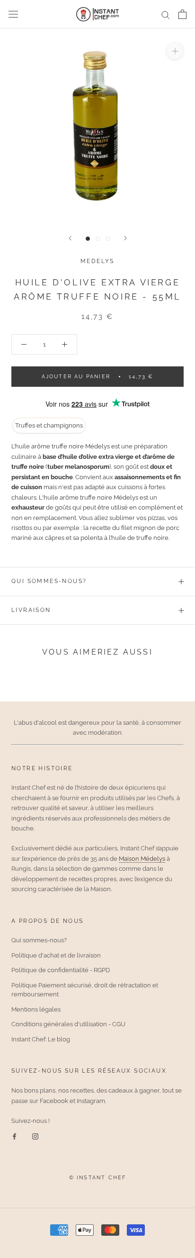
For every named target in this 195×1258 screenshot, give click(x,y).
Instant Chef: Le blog (40, 1039)
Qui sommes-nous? (49, 581)
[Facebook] (14, 1136)
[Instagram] (35, 1136)
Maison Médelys (142, 858)
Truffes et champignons (49, 425)
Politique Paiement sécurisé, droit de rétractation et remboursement (84, 990)
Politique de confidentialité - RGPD (60, 970)
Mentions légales (36, 1009)
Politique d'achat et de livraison (56, 955)
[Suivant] (125, 238)
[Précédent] (70, 238)
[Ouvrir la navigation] (13, 14)
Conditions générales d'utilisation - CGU (68, 1024)
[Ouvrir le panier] (182, 14)
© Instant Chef (97, 1178)
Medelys (97, 261)
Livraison (31, 610)
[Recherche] (165, 14)
